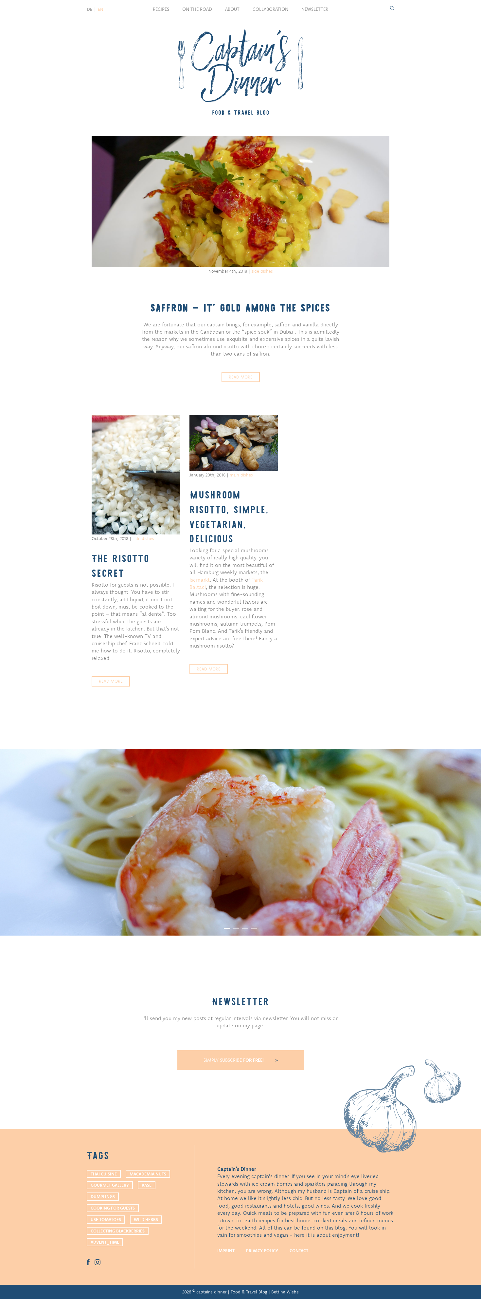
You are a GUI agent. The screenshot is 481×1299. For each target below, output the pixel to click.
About (232, 9)
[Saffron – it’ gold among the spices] (240, 201)
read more (241, 376)
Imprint (226, 1250)
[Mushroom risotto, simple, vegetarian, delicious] (233, 443)
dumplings (103, 1196)
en (100, 9)
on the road (197, 9)
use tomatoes (106, 1219)
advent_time (105, 1242)
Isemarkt (199, 579)
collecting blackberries (118, 1230)
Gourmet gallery (110, 1185)
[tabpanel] (240, 842)
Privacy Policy (262, 1250)
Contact (299, 1250)
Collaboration (270, 9)
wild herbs (146, 1219)
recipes (161, 9)
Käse (146, 1185)
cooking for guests (113, 1208)
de (89, 9)
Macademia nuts (148, 1173)
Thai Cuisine (104, 1173)
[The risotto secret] (136, 474)
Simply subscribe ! (234, 1060)
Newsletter (314, 9)
